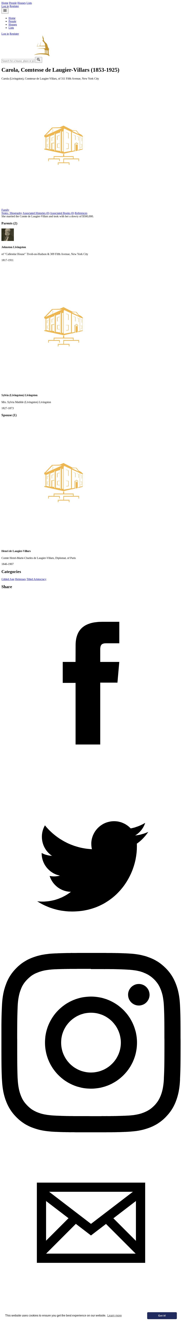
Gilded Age (7, 579)
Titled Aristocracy (36, 579)
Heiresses (20, 579)
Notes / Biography (11, 213)
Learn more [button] (114, 1315)
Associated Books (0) (62, 213)
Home (4, 2)
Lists (29, 2)
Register (14, 6)
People (13, 2)
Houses (21, 2)
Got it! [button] (162, 1315)
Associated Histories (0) (36, 213)
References (81, 213)
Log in (5, 6)
